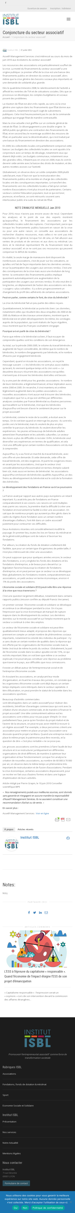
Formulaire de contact (16, 1183)
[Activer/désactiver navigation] (68, 19)
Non (25, 1207)
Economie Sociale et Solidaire (18, 1105)
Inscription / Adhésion (60, 8)
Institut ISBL (29, 837)
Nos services (9, 1132)
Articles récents (25, 829)
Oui (16, 1207)
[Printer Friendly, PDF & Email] (62, 819)
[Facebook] (6, 3)
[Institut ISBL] (12, 843)
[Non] (70, 1202)
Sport (5, 1095)
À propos (8, 829)
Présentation (9, 1121)
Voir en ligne (42, 813)
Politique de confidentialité (48, 1207)
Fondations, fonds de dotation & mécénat (24, 1084)
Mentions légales (12, 1153)
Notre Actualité (10, 1142)
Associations (9, 1073)
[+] (37, 949)
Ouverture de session (37, 8)
